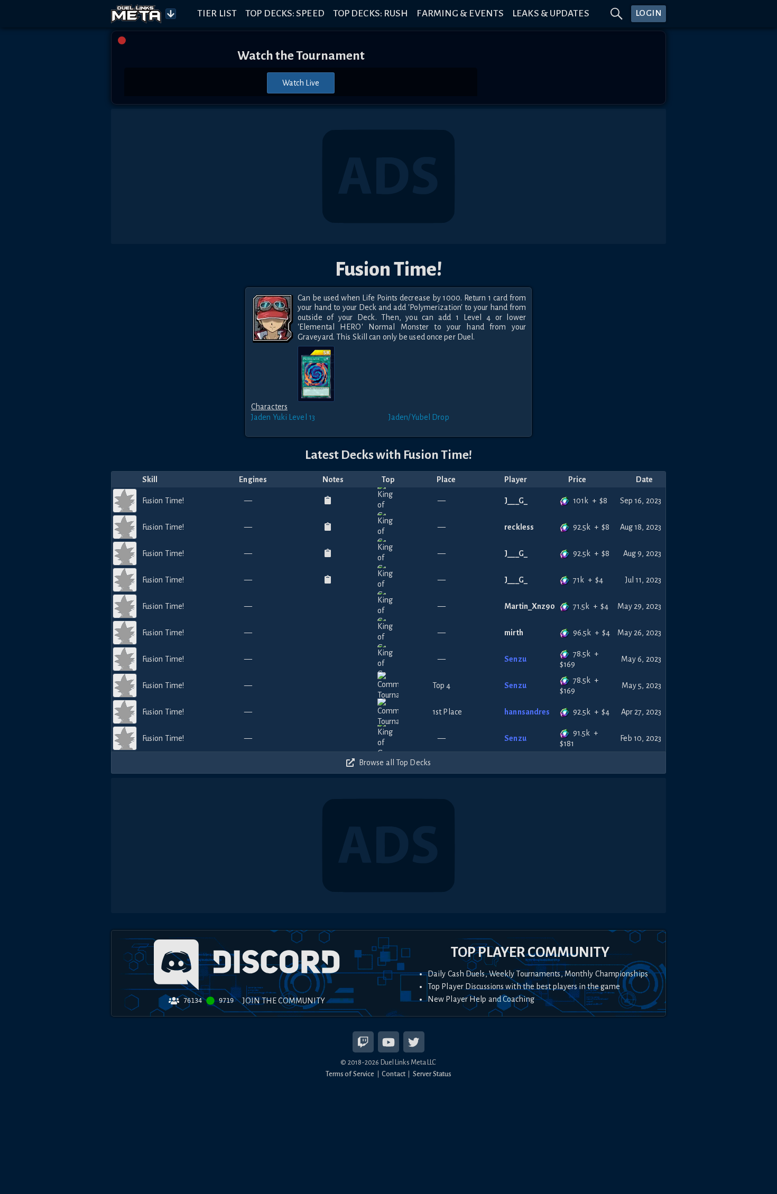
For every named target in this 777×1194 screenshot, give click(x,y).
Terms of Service (350, 1074)
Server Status (432, 1074)
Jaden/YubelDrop (418, 417)
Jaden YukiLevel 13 (283, 417)
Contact (393, 1074)
